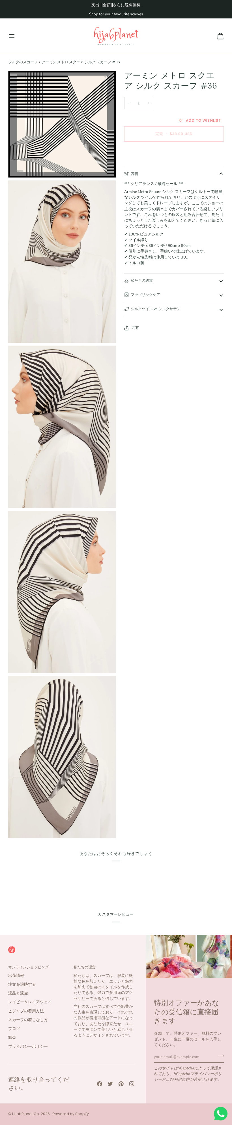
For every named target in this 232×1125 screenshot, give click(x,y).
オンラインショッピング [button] (28, 967)
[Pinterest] (121, 1083)
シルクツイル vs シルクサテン (156, 308)
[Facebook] (99, 1083)
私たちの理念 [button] (85, 967)
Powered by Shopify (71, 1113)
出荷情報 (16, 975)
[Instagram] (131, 1083)
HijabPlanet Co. (26, 1113)
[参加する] (219, 1056)
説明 (134, 173)
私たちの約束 (142, 280)
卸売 (12, 1037)
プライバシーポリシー (28, 1046)
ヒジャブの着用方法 (26, 1011)
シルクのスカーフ (23, 62)
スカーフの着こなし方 (28, 1020)
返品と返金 (18, 993)
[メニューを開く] (16, 36)
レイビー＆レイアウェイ (30, 1002)
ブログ (14, 1028)
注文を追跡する (22, 984)
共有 (135, 327)
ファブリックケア (145, 294)
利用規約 (182, 1079)
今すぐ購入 (174, 153)
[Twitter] (110, 1083)
